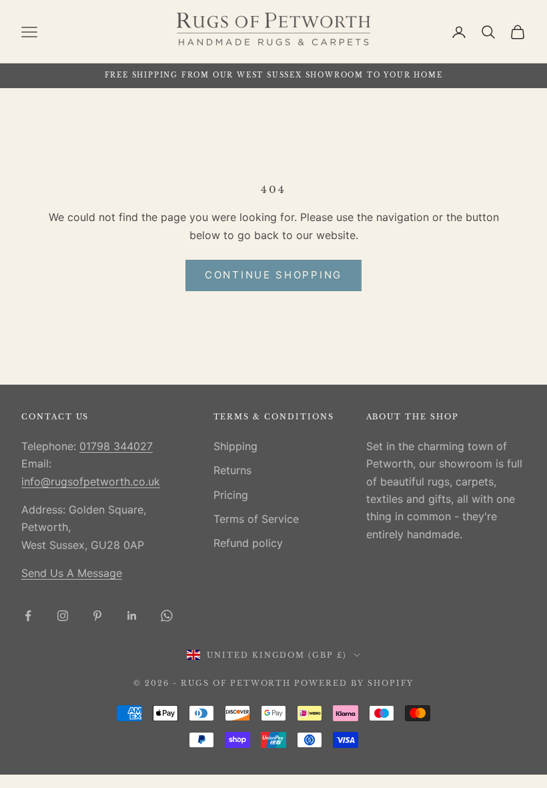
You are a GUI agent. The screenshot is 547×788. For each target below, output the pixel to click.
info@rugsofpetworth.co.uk (90, 481)
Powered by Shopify (354, 683)
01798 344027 (116, 446)
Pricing (230, 495)
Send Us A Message (71, 573)
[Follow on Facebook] (28, 615)
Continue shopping (273, 274)
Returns (232, 470)
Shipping (235, 446)
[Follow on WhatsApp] (166, 615)
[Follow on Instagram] (62, 615)
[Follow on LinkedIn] (132, 615)
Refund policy (248, 543)
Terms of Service (256, 519)
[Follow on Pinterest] (97, 615)
